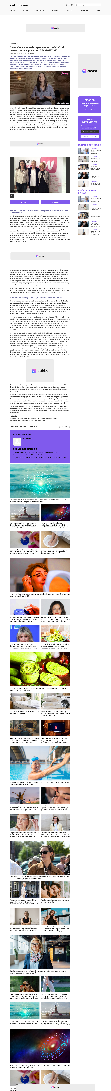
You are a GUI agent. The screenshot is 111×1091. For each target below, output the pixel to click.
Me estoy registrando (88, 136)
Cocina (25, 10)
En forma (55, 10)
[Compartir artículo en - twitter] (63, 427)
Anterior (25, 202)
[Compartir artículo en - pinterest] (69, 427)
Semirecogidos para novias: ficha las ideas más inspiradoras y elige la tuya (36, 452)
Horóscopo (84, 10)
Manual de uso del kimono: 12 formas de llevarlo (28, 455)
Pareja (99, 10)
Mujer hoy (15, 43)
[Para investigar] (76, 5)
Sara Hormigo (31, 53)
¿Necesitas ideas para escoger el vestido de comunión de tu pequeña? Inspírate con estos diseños (40, 458)
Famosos (69, 10)
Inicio (11, 43)
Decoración (40, 10)
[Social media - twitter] (63, 5)
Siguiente (55, 202)
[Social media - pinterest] (69, 5)
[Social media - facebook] (66, 5)
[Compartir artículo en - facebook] (60, 427)
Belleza (12, 10)
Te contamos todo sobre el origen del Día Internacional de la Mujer (33, 418)
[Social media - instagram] (72, 5)
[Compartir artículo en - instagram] (66, 427)
